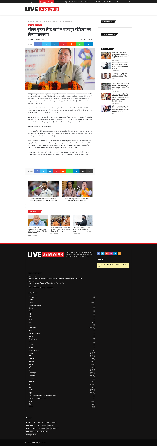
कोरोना (37, 431)
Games (31, 308)
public (31, 336)
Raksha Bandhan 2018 (38, 399)
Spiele (31, 347)
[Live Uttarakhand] (42, 9)
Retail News (33, 339)
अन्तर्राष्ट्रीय (31, 353)
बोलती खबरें (32, 381)
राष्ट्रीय (30, 393)
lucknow (50, 425)
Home (31, 21)
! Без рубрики (33, 297)
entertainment (30, 425)
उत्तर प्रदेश (33, 373)
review (31, 342)
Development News (35, 305)
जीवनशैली (31, 362)
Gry (30, 314)
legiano (31, 325)
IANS (30, 316)
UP (48, 428)
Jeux (30, 319)
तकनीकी (31, 364)
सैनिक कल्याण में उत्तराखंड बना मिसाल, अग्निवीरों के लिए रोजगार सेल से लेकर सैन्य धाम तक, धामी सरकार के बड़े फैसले (120, 109)
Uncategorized (34, 350)
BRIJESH (30, 39)
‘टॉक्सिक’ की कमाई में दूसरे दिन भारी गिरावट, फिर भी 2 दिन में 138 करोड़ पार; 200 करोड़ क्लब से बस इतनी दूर (82, 229)
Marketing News (34, 333)
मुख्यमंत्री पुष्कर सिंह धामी (31, 434)
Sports (34, 428)
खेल (30, 356)
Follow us (100, 259)
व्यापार (30, 401)
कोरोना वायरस (44, 431)
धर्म (30, 367)
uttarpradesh (29, 431)
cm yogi (47, 422)
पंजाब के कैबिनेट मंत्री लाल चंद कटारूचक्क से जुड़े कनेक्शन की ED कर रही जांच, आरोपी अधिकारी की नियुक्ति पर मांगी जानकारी (37, 230)
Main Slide (38, 21)
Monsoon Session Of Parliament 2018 (43, 396)
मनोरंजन (31, 384)
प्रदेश (41, 25)
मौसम (30, 387)
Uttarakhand (54, 428)
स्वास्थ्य (31, 407)
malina (31, 331)
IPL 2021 (33, 359)
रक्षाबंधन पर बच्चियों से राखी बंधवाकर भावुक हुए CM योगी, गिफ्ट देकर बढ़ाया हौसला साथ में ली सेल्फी (60, 229)
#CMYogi (28, 422)
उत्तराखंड (37, 25)
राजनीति (31, 390)
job (30, 322)
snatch (31, 345)
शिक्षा (30, 404)
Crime (31, 302)
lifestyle (44, 425)
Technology (42, 428)
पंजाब (32, 379)
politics (28, 428)
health (37, 425)
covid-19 (54, 422)
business (40, 422)
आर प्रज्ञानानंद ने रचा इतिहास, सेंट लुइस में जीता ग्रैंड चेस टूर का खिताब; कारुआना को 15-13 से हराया (80, 2)
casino (31, 300)
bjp (34, 422)
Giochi (31, 311)
